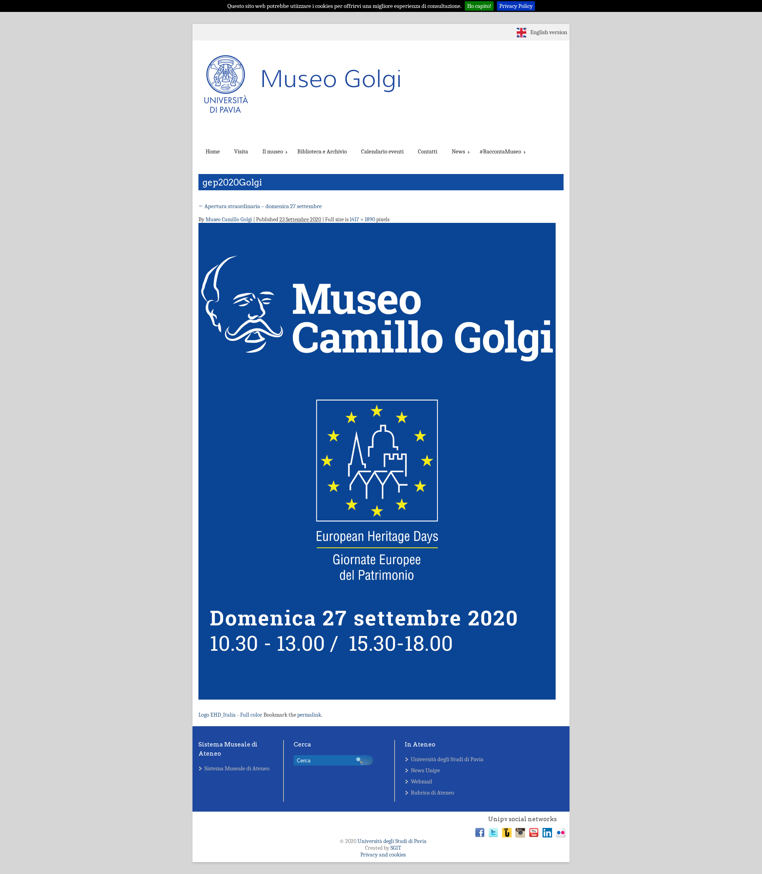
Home (213, 151)
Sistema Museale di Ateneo (236, 768)
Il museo (272, 151)
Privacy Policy (516, 6)
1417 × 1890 (362, 219)
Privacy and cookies (383, 854)
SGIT (396, 848)
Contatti (427, 151)
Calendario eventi (382, 151)
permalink (309, 715)
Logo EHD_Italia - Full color (230, 715)
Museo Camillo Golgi (229, 219)
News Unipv (425, 770)
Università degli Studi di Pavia (447, 759)
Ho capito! (479, 6)
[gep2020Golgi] (377, 463)
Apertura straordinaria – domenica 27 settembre (260, 206)
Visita (241, 151)
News (458, 151)
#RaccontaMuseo (500, 151)
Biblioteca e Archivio (322, 151)
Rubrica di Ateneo (432, 792)
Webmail (421, 781)
